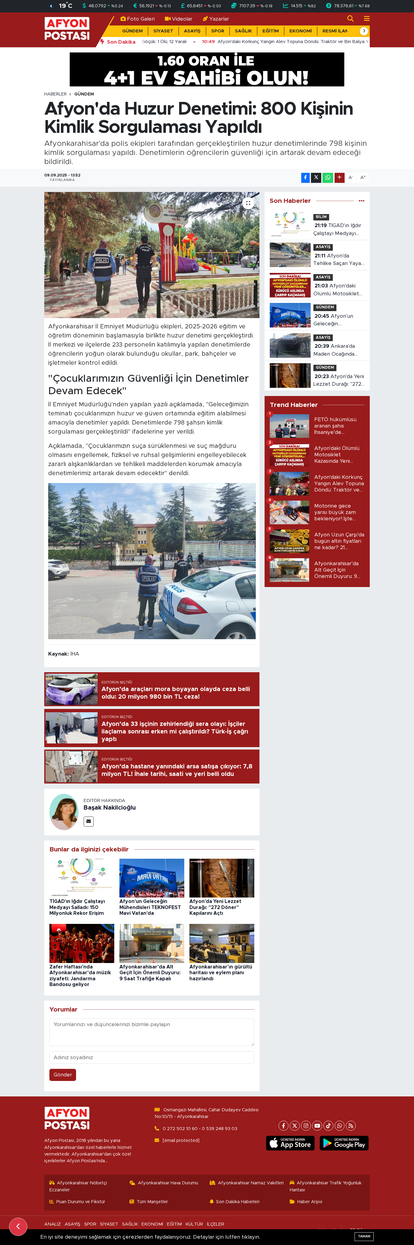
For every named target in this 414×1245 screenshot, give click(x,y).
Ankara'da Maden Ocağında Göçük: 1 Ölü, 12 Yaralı (334, 351)
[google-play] (344, 1143)
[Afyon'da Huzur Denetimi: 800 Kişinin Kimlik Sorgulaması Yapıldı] (152, 255)
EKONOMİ (300, 31)
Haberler (55, 94)
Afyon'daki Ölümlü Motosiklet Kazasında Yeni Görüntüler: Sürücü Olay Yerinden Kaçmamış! (336, 290)
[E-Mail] (89, 822)
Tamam (364, 1236)
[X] (295, 1126)
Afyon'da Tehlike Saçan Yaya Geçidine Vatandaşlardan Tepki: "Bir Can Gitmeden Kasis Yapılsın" (337, 260)
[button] (364, 31)
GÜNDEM (132, 31)
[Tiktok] (328, 1126)
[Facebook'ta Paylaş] (305, 178)
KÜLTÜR (194, 1224)
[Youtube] (317, 1126)
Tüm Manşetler (152, 1202)
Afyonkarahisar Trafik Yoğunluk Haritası (326, 1186)
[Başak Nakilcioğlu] (63, 811)
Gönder (63, 1074)
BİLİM (321, 217)
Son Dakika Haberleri (237, 1202)
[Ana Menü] (364, 18)
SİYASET (163, 31)
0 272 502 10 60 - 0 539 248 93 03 (200, 1128)
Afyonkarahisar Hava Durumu (168, 1183)
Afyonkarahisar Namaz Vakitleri (251, 1183)
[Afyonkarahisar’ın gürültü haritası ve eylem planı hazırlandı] (221, 943)
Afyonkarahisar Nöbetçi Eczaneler (78, 1186)
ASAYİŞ (192, 31)
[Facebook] (284, 1126)
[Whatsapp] (340, 1126)
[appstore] (290, 1143)
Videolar (182, 19)
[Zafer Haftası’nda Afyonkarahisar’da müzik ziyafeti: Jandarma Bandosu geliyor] (81, 943)
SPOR (217, 31)
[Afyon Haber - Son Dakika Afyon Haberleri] (67, 29)
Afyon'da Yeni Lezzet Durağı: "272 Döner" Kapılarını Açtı (215, 907)
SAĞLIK (243, 31)
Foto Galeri (141, 19)
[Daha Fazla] (340, 178)
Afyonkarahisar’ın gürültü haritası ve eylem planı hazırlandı (220, 973)
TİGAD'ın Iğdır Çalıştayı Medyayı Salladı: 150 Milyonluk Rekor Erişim (77, 907)
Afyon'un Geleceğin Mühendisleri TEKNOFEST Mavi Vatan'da (150, 907)
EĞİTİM (270, 31)
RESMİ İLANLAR (340, 31)
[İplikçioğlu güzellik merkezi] (207, 69)
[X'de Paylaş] (316, 178)
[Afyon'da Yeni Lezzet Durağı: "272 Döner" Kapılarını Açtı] (221, 877)
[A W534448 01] (152, 561)
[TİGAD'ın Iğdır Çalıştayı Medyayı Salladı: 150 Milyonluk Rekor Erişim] (81, 877)
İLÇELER (215, 1224)
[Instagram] (306, 1126)
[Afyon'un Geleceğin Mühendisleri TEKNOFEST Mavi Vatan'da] (151, 877)
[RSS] (351, 1126)
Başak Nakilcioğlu (110, 808)
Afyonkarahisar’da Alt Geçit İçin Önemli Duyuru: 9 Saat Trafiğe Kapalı (150, 973)
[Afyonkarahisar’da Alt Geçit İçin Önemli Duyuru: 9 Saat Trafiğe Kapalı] (151, 943)
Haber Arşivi (309, 1202)
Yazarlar (219, 19)
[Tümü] (362, 200)
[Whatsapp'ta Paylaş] (327, 178)
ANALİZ (52, 1224)
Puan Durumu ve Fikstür (80, 1202)
